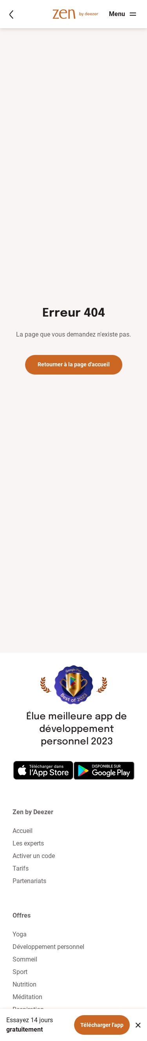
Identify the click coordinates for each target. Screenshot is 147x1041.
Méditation (27, 997)
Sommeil (25, 959)
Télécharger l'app (101, 1025)
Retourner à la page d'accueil (74, 364)
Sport (20, 972)
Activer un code (34, 856)
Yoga (20, 934)
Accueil (23, 831)
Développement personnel (48, 946)
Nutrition (24, 984)
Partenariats (29, 881)
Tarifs (21, 868)
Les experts (28, 843)
